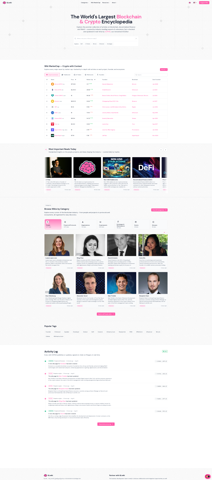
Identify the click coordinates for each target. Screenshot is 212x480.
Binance (57, 101)
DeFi (81, 44)
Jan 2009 (155, 84)
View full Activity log (105, 424)
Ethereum (101, 44)
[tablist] (75, 74)
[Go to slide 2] (165, 232)
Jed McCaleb (114, 107)
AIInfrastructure (58, 336)
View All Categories (158, 210)
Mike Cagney (111, 130)
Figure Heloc (58, 130)
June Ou (104, 130)
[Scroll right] (166, 150)
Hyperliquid (58, 135)
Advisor (85, 332)
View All (163, 69)
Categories (84, 2)
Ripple (134, 107)
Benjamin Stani (63, 389)
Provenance (135, 130)
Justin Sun (105, 124)
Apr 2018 (155, 118)
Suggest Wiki (204, 2)
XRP (56, 107)
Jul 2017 (155, 101)
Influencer (149, 332)
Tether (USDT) (59, 95)
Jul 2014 (155, 90)
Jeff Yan (104, 135)
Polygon (134, 95)
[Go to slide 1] (164, 232)
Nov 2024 (155, 135)
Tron (56, 124)
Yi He (117, 101)
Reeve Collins (106, 95)
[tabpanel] (106, 108)
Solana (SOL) (58, 118)
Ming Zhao (62, 401)
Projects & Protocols (59, 361)
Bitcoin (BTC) (58, 84)
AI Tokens (87, 44)
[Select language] (195, 2)
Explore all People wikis (105, 314)
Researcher (122, 332)
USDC (56, 112)
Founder (48, 332)
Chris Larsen (106, 107)
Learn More (134, 51)
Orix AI (62, 414)
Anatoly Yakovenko (107, 118)
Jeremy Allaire (106, 112)
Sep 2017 (155, 124)
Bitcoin (95, 44)
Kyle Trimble (63, 376)
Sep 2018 (155, 112)
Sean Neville (114, 112)
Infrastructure (111, 332)
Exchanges (109, 44)
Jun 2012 (155, 107)
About (114, 2)
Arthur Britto (122, 107)
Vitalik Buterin (106, 90)
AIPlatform (139, 332)
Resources (105, 2)
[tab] (52, 74)
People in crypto (57, 373)
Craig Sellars (122, 95)
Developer (76, 332)
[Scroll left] (161, 150)
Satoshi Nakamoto (107, 84)
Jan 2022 (155, 130)
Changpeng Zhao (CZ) (108, 101)
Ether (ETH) (58, 90)
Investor (100, 332)
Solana (134, 118)
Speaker (66, 332)
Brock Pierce (114, 95)
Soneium (63, 364)
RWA (131, 332)
